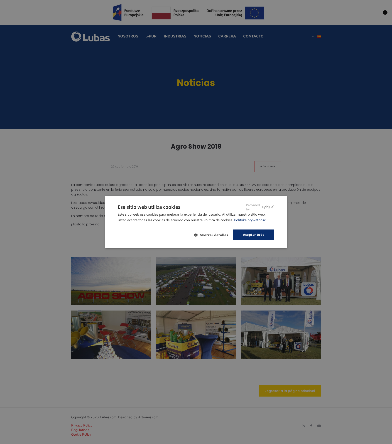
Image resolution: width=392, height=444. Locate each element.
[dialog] (196, 222)
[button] (213, 234)
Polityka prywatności (250, 220)
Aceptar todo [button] (254, 234)
